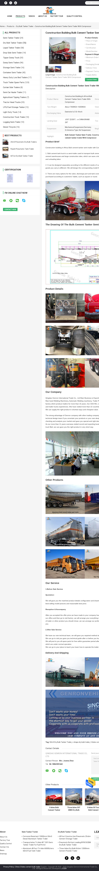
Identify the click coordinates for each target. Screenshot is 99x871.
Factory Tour (56, 16)
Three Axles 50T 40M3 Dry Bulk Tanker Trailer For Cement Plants (73, 808)
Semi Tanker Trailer (11, 38)
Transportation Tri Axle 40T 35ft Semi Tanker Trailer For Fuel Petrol (38, 843)
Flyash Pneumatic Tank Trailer (22, 149)
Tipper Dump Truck (11, 58)
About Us (42, 16)
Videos (32, 16)
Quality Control (74, 16)
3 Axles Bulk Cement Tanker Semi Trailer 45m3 (54, 808)
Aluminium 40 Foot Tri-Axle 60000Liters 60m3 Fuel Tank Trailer (38, 849)
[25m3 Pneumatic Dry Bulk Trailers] (5, 142)
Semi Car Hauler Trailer (12, 92)
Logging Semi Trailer (11, 122)
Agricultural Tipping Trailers (14, 97)
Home (9, 16)
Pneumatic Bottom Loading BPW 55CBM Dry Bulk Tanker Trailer (75, 843)
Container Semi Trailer (12, 72)
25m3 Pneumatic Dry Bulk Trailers (24, 142)
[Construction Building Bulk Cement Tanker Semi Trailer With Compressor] (62, 51)
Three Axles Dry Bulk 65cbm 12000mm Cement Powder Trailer (74, 849)
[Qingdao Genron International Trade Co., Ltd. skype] (25, 200)
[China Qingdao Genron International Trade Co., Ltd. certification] (10, 178)
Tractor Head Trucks (12, 102)
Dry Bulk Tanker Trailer (24, 26)
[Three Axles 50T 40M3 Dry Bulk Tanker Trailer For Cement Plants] (73, 796)
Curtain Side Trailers (11, 87)
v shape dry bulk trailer (81, 742)
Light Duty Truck (10, 112)
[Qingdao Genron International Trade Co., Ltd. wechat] (19, 200)
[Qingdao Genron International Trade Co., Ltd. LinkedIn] (15, 2)
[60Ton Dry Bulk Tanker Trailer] (5, 156)
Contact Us (4, 847)
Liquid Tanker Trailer (11, 48)
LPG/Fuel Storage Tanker (14, 107)
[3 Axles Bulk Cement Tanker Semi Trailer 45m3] (54, 796)
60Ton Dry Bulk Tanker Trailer (22, 156)
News (2, 850)
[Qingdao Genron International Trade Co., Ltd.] (49, 10)
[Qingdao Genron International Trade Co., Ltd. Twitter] (10, 3)
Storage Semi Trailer (11, 67)
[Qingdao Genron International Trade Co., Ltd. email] (6, 200)
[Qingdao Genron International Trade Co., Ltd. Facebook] (6, 2)
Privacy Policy (8, 867)
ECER (64, 868)
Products (20, 16)
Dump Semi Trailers (11, 62)
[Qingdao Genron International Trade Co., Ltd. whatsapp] (12, 200)
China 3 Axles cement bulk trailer (27, 867)
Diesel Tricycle (9, 127)
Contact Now (92, 79)
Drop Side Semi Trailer (12, 53)
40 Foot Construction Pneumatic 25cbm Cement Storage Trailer (75, 837)
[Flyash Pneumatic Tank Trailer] (5, 149)
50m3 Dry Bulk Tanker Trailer (61, 742)
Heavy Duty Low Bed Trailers (15, 77)
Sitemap (3, 854)
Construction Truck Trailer (14, 117)
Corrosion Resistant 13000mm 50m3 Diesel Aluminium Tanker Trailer (37, 837)
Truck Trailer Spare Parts (13, 82)
